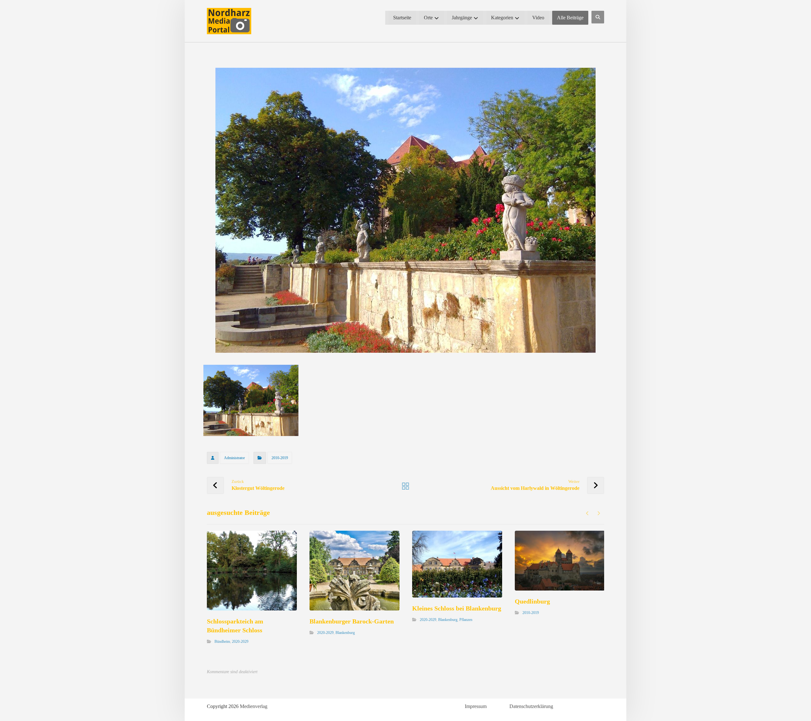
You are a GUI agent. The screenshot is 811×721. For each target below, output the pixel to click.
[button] (597, 17)
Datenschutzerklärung (531, 706)
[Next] (598, 513)
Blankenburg (345, 632)
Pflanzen (465, 619)
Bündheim (222, 641)
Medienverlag (253, 706)
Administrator (234, 458)
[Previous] (587, 513)
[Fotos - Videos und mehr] (229, 21)
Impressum (476, 706)
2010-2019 (279, 458)
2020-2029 (240, 641)
